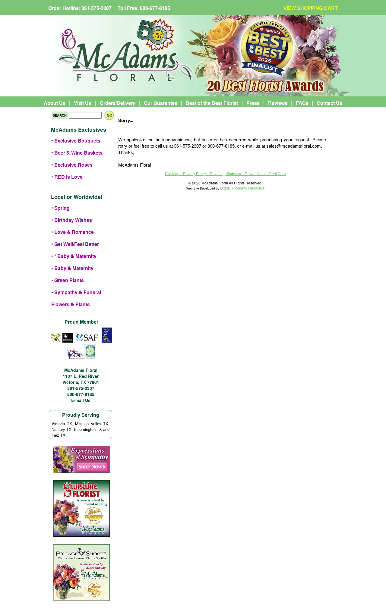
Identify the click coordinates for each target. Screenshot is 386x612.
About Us (54, 102)
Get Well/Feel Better (76, 243)
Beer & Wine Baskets (78, 152)
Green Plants (69, 280)
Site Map (172, 173)
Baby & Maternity (73, 268)
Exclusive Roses (73, 164)
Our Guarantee (160, 102)
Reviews (277, 102)
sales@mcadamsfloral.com (293, 146)
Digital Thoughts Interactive (242, 187)
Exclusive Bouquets (77, 140)
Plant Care (277, 173)
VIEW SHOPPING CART (310, 8)
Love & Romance (74, 231)
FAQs (302, 102)
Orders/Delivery (117, 102)
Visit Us (82, 102)
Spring (62, 207)
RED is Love (68, 176)
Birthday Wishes (73, 219)
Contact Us (329, 102)
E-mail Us (80, 400)
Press (253, 102)
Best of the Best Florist (212, 102)
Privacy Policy (194, 173)
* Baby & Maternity (75, 256)
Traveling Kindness (225, 173)
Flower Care (255, 173)
